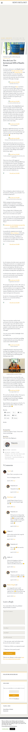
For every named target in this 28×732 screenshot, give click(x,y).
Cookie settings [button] (5, 729)
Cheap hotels (5, 710)
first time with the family (17, 70)
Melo (17, 86)
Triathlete (8, 457)
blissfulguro (10, 497)
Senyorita (18, 57)
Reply (14, 480)
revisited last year (18, 72)
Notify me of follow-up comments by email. (15, 646)
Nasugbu (7, 454)
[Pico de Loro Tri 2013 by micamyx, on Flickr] (14, 82)
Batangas (7, 452)
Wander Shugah (11, 584)
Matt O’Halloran (15, 233)
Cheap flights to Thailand (8, 709)
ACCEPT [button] (12, 728)
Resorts (9, 38)
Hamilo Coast (15, 452)
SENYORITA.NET (19, 2)
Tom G (9, 471)
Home (3, 38)
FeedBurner (16, 698)
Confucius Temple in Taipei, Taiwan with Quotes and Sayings (13, 432)
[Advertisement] (14, 19)
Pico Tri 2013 (17, 455)
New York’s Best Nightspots (9, 438)
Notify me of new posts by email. (12, 649)
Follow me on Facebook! (10, 674)
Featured (7, 450)
